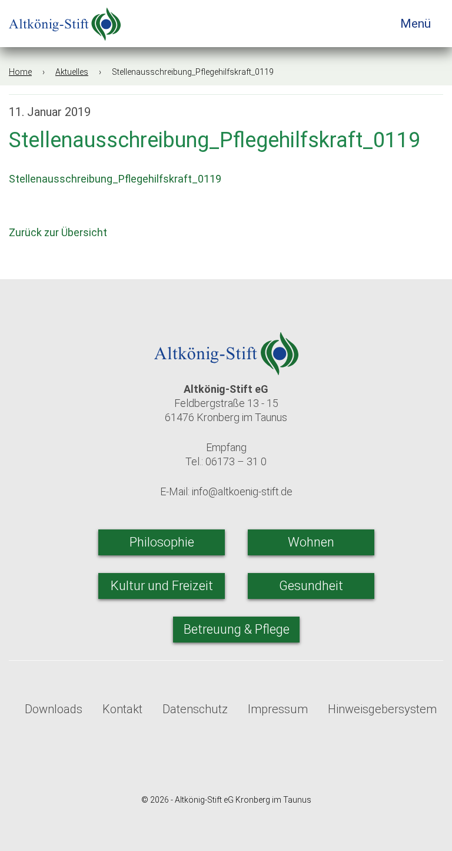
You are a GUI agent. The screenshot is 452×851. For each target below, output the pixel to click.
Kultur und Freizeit (162, 585)
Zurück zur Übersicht (59, 232)
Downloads (53, 709)
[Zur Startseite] (65, 20)
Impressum (278, 709)
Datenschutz (195, 709)
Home (20, 72)
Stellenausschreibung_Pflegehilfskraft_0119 (115, 179)
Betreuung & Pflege (237, 629)
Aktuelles (71, 72)
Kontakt (122, 709)
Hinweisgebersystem (382, 709)
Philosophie (161, 542)
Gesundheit (311, 585)
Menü (417, 23)
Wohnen (311, 542)
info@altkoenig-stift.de (242, 491)
